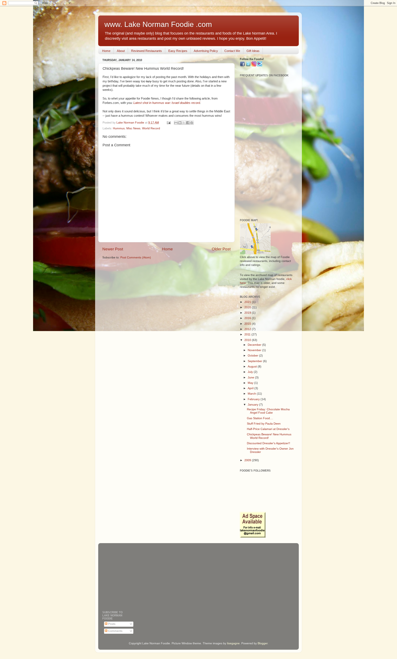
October (253, 355)
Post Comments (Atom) (135, 257)
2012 (248, 329)
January (253, 404)
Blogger (263, 643)
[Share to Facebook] (188, 123)
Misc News (133, 128)
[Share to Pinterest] (192, 123)
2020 (248, 307)
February (254, 399)
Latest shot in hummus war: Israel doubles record (166, 102)
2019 (248, 312)
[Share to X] (184, 123)
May (251, 382)
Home (106, 51)
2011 (247, 334)
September (255, 361)
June (251, 377)
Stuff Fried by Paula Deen (264, 423)
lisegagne (233, 643)
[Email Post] (168, 122)
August (253, 366)
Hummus (119, 128)
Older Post (221, 249)
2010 (248, 340)
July (251, 371)
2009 (248, 460)
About (121, 51)
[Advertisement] (267, 150)
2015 (248, 323)
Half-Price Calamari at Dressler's (268, 429)
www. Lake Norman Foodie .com (158, 24)
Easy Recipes (177, 51)
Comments (114, 631)
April (251, 388)
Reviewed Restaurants (146, 51)
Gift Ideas (252, 51)
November (255, 350)
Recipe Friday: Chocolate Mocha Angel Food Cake (268, 411)
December (255, 344)
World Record (151, 128)
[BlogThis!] (180, 123)
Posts (111, 623)
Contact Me (232, 51)
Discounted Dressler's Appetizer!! (268, 443)
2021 (248, 302)
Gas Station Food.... (260, 418)
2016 (248, 318)
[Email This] (176, 123)
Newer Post (112, 249)
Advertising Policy (206, 51)
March (252, 393)
